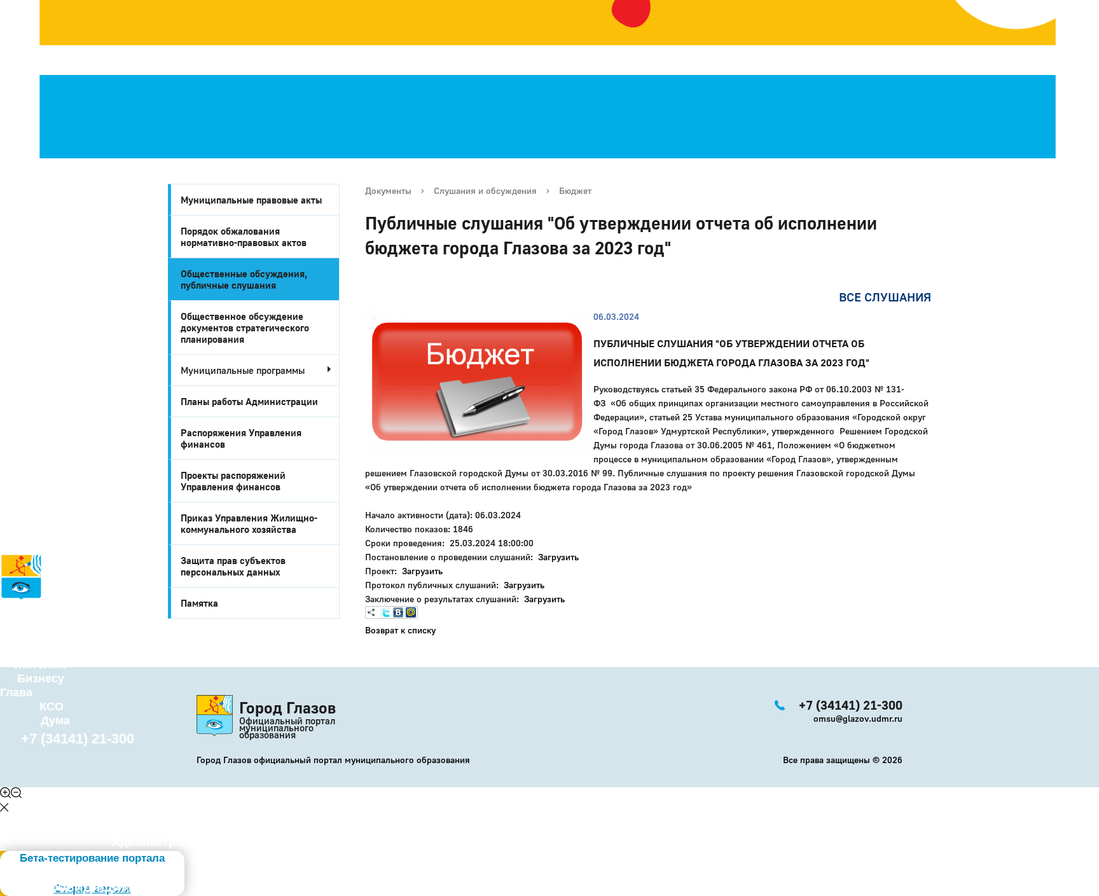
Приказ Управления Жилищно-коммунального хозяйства (249, 523)
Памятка (199, 603)
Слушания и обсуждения (485, 190)
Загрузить (558, 556)
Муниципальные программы (243, 370)
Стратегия (32, 636)
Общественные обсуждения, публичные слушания (244, 279)
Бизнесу (40, 678)
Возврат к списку (400, 629)
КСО (51, 706)
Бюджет (575, 190)
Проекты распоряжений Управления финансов (233, 480)
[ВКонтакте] (398, 612)
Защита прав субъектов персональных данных (233, 566)
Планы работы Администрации (249, 401)
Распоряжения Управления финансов (241, 438)
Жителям (40, 664)
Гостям (20, 650)
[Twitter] (385, 612)
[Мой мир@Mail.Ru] (411, 612)
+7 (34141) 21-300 (77, 739)
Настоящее (45, 622)
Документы (388, 190)
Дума (55, 720)
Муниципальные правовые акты (251, 199)
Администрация (157, 842)
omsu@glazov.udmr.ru (857, 718)
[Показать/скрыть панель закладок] (371, 612)
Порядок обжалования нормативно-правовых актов (244, 236)
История (24, 608)
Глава (16, 692)
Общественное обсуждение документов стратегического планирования (245, 327)
